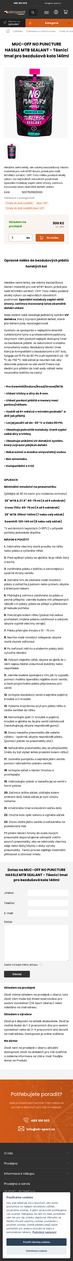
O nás (8, 1153)
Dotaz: (8, 922)
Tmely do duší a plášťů (19, 203)
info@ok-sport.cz (53, 3)
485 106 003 (20, 3)
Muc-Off (42, 203)
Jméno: (9, 893)
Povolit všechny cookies (36, 1242)
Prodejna (10, 1163)
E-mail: (8, 913)
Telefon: (9, 903)
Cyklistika (18, 31)
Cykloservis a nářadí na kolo (41, 31)
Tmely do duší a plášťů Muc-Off (25, 208)
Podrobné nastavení (44, 1232)
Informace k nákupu (19, 1173)
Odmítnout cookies (36, 1250)
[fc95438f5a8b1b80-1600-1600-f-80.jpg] (36, 102)
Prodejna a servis (17, 1184)
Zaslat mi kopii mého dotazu (21, 964)
